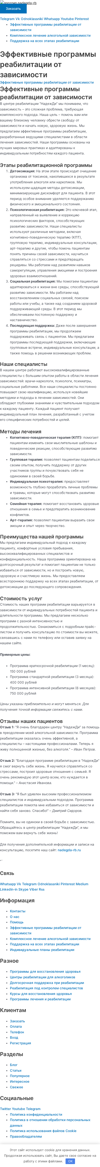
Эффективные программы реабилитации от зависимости (47, 82)
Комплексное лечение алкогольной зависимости (50, 35)
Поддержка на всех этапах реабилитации (44, 41)
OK (70, 1161)
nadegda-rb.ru (69, 850)
